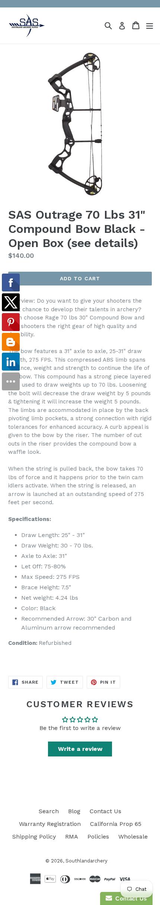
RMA (71, 836)
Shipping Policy (34, 836)
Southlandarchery (86, 861)
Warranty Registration (50, 823)
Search (49, 811)
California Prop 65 (115, 823)
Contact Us (105, 811)
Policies (98, 836)
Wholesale (133, 836)
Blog (74, 811)
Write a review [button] (80, 748)
